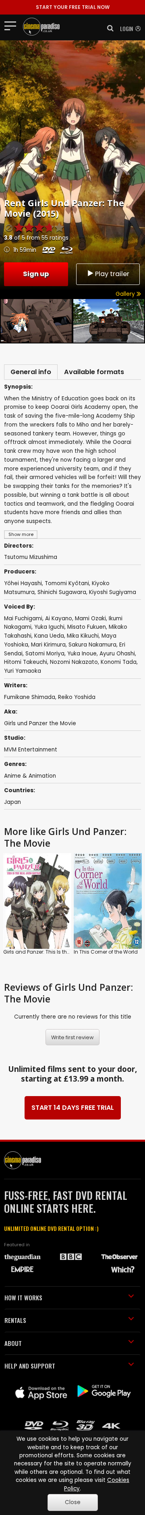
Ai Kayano (58, 618)
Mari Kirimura (48, 645)
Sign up (36, 273)
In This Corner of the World (106, 951)
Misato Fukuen (86, 627)
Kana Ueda (49, 636)
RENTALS (15, 1320)
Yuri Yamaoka (22, 671)
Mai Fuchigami (23, 618)
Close (73, 1502)
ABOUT (13, 1343)
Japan (12, 802)
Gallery (126, 294)
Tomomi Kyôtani (67, 583)
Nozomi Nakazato (74, 662)
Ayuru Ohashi (117, 653)
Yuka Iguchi (49, 627)
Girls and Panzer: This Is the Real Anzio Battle (57, 951)
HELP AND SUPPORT (29, 1365)
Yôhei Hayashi (23, 583)
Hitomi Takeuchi (25, 662)
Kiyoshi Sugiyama (112, 592)
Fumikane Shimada (29, 697)
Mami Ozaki (90, 618)
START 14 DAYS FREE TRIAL (72, 1107)
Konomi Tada (119, 662)
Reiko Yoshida (76, 697)
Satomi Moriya (44, 653)
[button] (108, 28)
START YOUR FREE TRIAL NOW (73, 7)
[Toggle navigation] (12, 25)
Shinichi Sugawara (61, 592)
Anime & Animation (30, 776)
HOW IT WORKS (23, 1297)
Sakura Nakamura (92, 645)
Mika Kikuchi (83, 636)
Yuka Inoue (82, 653)
